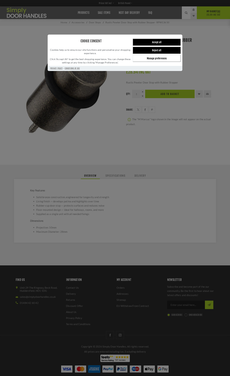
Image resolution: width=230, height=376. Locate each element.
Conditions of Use (72, 68)
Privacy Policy (56, 68)
